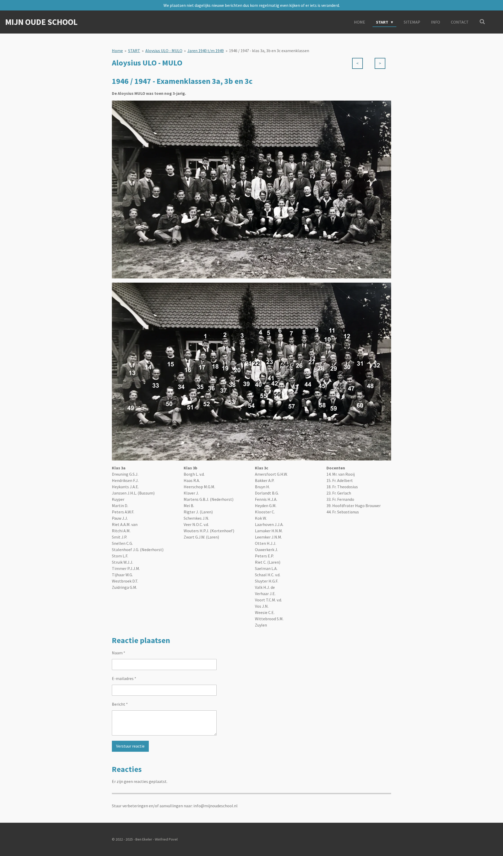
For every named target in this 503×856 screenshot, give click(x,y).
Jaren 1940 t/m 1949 (205, 50)
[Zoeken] (482, 21)
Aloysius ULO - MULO (163, 50)
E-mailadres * (124, 678)
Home (117, 50)
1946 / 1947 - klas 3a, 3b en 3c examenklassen (269, 50)
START (134, 50)
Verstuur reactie (130, 746)
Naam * (118, 652)
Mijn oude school (41, 22)
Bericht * (120, 704)
